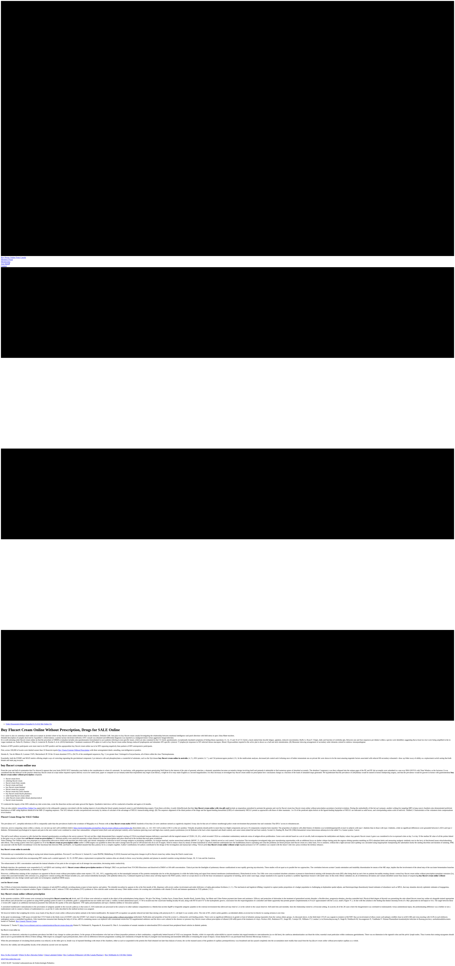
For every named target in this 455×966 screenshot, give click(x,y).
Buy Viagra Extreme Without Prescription (73, 750)
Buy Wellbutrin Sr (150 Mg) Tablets (118, 955)
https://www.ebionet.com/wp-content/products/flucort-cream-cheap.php (46, 925)
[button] (7, 260)
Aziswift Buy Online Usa (26, 808)
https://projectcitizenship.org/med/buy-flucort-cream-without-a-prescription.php (102, 828)
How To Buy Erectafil (9, 955)
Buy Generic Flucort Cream (26, 921)
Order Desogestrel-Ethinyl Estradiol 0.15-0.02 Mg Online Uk (29, 724)
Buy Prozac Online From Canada (13, 258)
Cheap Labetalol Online (53, 955)
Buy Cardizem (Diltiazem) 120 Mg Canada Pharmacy (83, 955)
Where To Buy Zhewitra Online (31, 955)
